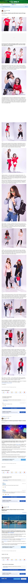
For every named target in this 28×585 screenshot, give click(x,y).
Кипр (7, 554)
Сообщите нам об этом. (13, 463)
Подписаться (23, 459)
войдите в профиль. (5, 400)
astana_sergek (18, 444)
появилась (5, 541)
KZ (24, 4)
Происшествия (4, 416)
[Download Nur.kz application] (14, 2)
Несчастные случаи (8, 416)
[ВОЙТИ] (26, 4)
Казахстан (3, 554)
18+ (5, 554)
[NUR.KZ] (14, 4)
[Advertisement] (14, 37)
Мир (2, 505)
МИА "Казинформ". (11, 532)
